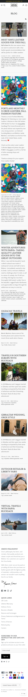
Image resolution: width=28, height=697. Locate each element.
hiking (18, 208)
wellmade (3, 300)
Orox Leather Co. (9, 690)
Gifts (12, 206)
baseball (18, 196)
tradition (23, 65)
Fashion (17, 203)
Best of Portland (20, 57)
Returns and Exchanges (8, 613)
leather (12, 295)
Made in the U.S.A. (6, 64)
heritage (20, 61)
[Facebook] (2, 591)
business (12, 198)
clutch (7, 199)
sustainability (14, 221)
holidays (22, 208)
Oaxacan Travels (11, 310)
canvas (22, 198)
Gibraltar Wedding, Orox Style (13, 416)
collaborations (18, 199)
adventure (6, 57)
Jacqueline (21, 124)
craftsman (11, 201)
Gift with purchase (6, 206)
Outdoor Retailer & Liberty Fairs (13, 470)
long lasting (13, 213)
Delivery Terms (6, 607)
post (11, 150)
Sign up (5, 656)
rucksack (12, 299)
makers (10, 216)
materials (15, 216)
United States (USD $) (10, 685)
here (9, 147)
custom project (5, 203)
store (22, 219)
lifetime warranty (5, 213)
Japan (19, 209)
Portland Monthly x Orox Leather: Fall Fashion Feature (13, 111)
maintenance (4, 216)
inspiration (15, 209)
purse (18, 219)
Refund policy (5, 625)
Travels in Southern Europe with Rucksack (13, 358)
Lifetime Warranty (7, 604)
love (18, 213)
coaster (12, 199)
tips (19, 221)
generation (21, 59)
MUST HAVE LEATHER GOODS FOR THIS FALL (13, 41)
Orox (10, 65)
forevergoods (14, 59)
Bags (14, 57)
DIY (10, 59)
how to (10, 209)
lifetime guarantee (16, 211)
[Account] (23, 5)
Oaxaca (6, 218)
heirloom (15, 61)
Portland (18, 65)
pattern (3, 219)
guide (15, 206)
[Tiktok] (11, 591)
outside (14, 65)
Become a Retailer (7, 610)
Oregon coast (4, 65)
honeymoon (4, 209)
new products (21, 216)
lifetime (14, 62)
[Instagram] (8, 591)
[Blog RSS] (26, 19)
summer (6, 495)
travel (2, 67)
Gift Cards (4, 601)
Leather (3, 62)
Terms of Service (6, 622)
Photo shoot (9, 219)
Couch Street (4, 201)
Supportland (7, 221)
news (2, 218)
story (2, 221)
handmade (9, 61)
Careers (3, 628)
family (13, 203)
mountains (9, 297)
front (10, 204)
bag (11, 57)
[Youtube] (5, 591)
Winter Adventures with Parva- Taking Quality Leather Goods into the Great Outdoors (13, 252)
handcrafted (20, 206)
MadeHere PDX (15, 64)
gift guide (3, 61)
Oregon (22, 64)
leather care (9, 62)
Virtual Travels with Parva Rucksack (11, 508)
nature (14, 297)
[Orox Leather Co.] (14, 5)
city (5, 199)
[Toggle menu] (1, 5)
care (2, 199)
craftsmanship (5, 59)
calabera (17, 198)
